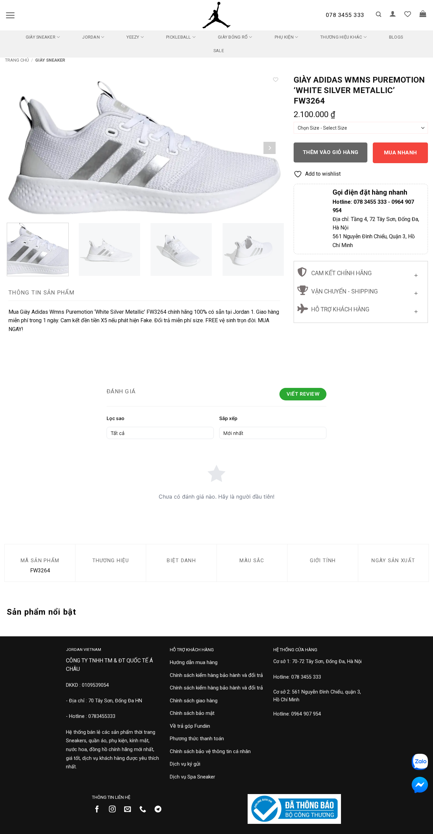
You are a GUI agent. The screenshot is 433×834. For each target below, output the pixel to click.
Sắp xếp (228, 418)
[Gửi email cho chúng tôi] (130, 809)
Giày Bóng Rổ (233, 37)
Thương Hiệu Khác (341, 37)
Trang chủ (17, 60)
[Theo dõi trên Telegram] (160, 809)
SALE (218, 50)
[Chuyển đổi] (416, 273)
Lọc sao (115, 418)
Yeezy (133, 37)
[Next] (270, 148)
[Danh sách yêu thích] (408, 13)
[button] (10, 15)
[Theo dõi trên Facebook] (100, 809)
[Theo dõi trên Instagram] (115, 809)
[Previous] (19, 148)
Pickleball (178, 37)
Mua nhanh (400, 153)
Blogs (396, 37)
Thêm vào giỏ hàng (331, 152)
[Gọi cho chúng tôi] (145, 809)
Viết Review (303, 394)
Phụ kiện (284, 37)
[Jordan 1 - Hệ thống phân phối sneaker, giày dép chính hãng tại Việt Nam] (216, 15)
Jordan (91, 37)
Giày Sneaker (40, 37)
